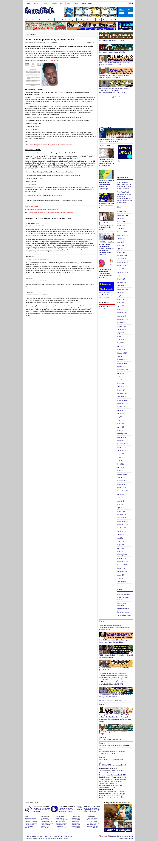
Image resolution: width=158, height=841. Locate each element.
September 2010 (122, 531)
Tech (98, 20)
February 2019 (122, 255)
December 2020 (122, 232)
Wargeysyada (87, 3)
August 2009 (121, 575)
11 (119, 90)
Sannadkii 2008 (75, 819)
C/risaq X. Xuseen (92, 821)
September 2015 (122, 329)
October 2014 (121, 366)
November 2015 (122, 323)
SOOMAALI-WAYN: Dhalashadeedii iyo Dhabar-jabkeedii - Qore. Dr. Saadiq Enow (114, 76)
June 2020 (120, 242)
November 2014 (122, 363)
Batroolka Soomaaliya (62, 823)
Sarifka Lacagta (60, 826)
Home (29, 3)
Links (69, 3)
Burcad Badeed (91, 824)
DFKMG (52, 195)
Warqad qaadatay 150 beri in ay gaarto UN (112, 779)
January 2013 (121, 437)
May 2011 (120, 504)
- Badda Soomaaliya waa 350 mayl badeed (112, 673)
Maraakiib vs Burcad (92, 826)
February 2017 (122, 282)
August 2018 (121, 269)
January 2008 (121, 582)
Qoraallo (104, 836)
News (28, 20)
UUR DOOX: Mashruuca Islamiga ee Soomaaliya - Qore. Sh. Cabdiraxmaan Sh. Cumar (114, 64)
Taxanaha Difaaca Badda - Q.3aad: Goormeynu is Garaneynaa (114, 641)
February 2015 (122, 353)
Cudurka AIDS (45, 819)
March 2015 (121, 350)
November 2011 (122, 484)
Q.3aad (121, 642)
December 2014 (122, 360)
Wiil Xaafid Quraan (123, 608)
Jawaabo (113, 836)
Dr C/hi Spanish (91, 819)
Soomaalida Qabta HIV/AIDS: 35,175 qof (112, 794)
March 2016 (121, 309)
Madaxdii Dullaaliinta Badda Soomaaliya (112, 773)
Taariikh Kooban (60, 821)
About (36, 3)
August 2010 (121, 534)
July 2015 (120, 336)
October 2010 (121, 528)
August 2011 (121, 494)
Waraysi (105, 20)
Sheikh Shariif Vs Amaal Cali (108, 783)
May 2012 (120, 464)
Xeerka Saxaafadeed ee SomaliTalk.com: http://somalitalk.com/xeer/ (51, 213)
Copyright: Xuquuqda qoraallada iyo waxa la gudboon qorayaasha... (67, 809)
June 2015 (120, 339)
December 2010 (122, 521)
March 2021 (121, 222)
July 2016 (120, 296)
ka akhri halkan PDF (55, 60)
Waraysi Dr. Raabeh (92, 818)
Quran (54, 3)
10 (117, 90)
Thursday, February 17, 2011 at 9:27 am (37, 294)
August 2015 (121, 333)
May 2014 (120, 383)
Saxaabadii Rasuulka (31, 821)
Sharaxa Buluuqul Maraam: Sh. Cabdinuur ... (113, 40)
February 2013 (122, 434)
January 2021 (121, 228)
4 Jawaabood (54, 42)
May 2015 (120, 343)
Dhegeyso (121, 676)
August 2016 (121, 292)
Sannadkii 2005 (75, 824)
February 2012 (122, 474)
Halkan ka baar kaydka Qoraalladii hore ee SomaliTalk (42, 210)
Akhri (126, 676)
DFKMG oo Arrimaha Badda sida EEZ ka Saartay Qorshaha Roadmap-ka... (114, 669)
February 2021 (122, 225)
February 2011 (122, 514)
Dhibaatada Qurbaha (62, 819)
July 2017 (120, 276)
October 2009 (121, 568)
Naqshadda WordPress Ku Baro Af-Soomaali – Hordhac (106, 206)
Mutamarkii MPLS (92, 828)
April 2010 (120, 548)
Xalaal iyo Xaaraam (123, 612)
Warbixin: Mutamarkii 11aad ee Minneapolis (112, 700)
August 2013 (121, 413)
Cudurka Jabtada (45, 824)
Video (62, 3)
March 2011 (121, 511)
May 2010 (120, 545)
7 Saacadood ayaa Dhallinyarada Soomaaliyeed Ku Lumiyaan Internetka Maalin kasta (105, 274)
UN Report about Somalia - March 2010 (111, 798)
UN (118, 684)
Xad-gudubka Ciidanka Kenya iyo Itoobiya (112, 52)
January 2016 (121, 316)
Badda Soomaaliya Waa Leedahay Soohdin (113, 777)
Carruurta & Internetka (124, 594)
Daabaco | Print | (90, 42)
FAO (121, 684)
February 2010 (122, 555)
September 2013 (122, 410)
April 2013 (120, 427)
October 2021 (121, 212)
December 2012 (122, 440)
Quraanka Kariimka (30, 818)
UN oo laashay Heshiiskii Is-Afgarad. (110, 781)
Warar (34, 20)
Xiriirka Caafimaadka (46, 828)
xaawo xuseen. (31, 223)
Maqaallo (42, 20)
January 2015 (121, 356)
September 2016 (122, 289)
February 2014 (122, 393)
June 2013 (120, 420)
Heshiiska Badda (61, 824)
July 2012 (120, 457)
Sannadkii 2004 (75, 826)
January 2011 (121, 518)
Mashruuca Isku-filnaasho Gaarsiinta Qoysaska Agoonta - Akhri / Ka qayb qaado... (113, 140)
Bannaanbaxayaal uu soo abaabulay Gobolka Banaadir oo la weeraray (51, 145)
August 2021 (121, 218)
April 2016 (120, 306)
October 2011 (121, 487)
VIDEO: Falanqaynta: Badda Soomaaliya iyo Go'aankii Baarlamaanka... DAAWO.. (116, 656)
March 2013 (121, 430)
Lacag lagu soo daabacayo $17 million (111, 792)
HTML (76, 3)
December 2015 (122, 319)
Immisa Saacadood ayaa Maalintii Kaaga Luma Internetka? (105, 295)
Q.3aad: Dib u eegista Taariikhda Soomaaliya (113, 732)
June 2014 (120, 380)
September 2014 (122, 370)
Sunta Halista (60, 818)
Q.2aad (115, 642)
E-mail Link (87, 200)
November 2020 (122, 235)
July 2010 (120, 538)
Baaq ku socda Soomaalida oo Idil (110, 625)
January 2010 (121, 558)
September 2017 (122, 272)
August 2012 (121, 454)
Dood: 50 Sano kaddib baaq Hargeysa (111, 796)
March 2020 (121, 252)
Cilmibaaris (90, 20)
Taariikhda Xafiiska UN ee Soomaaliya (111, 771)
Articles (50, 20)
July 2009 (120, 578)
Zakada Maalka (29, 824)
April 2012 (120, 467)
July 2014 (120, 376)
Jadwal (113, 20)
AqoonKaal (129, 838)
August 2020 (121, 239)
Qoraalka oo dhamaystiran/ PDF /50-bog (112, 92)
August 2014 (121, 373)
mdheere (59, 195)
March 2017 (121, 279)
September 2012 (122, 450)
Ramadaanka (29, 826)
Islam (58, 20)
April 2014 (120, 387)
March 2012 (121, 471)
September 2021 (122, 215)
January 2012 (121, 477)
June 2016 (120, 299)
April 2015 (120, 346)
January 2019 (121, 259)
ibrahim (28, 256)
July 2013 (120, 417)
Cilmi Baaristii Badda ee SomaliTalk (110, 785)
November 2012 (122, 444)
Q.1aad (110, 642)
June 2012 (120, 461)
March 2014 (121, 390)
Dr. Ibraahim (44, 818)
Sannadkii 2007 (75, 821)
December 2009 (122, 561)
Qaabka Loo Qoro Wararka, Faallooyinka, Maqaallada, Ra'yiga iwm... (41, 809)
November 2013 (122, 403)
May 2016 (120, 302)
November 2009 (122, 565)
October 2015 (121, 326)
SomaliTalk (129, 836)
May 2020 (120, 245)
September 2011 (122, 491)
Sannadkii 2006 (75, 823)
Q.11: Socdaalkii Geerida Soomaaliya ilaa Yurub (114, 88)
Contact (45, 3)
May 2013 (120, 424)
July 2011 (120, 497)
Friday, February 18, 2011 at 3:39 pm (36, 226)
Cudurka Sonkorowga (47, 823)
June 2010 (120, 541)
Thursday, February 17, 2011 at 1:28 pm (37, 280)
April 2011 (120, 508)
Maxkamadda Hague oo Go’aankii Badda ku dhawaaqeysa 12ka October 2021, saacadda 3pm (106, 185)
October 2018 (121, 265)
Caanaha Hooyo (45, 826)
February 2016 (122, 313)
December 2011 (122, 481)
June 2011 (120, 501)
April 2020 (120, 249)
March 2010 (121, 551)
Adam (28, 278)
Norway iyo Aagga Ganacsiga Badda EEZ (112, 775)
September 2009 (122, 571)
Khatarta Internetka (61, 828)
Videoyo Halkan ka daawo (107, 787)
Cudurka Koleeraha (46, 821)
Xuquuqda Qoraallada (124, 615)
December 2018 (122, 262)
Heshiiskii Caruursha (93, 823)
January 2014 (121, 397)
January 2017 (121, 286)
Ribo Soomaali (29, 828)
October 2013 (121, 407)
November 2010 (122, 524)
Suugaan (72, 20)
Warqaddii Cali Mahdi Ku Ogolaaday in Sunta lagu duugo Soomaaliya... (92, 809)
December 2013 (122, 400)
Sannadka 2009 (75, 818)
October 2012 (121, 447)
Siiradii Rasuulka (29, 819)
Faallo (64, 20)
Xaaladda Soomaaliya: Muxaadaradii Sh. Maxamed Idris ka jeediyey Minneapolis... (115, 696)
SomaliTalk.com (45, 838)
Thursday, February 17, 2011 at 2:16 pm (37, 259)
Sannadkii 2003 (75, 828)
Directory (81, 20)
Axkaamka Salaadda (31, 823)
